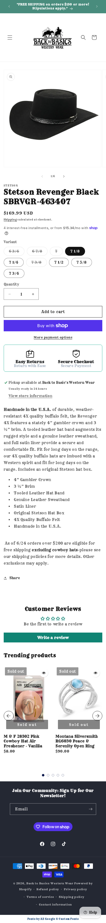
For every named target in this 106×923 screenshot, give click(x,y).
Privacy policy (75, 889)
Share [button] (14, 578)
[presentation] (9, 716)
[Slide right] (63, 176)
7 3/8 (39, 263)
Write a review (53, 637)
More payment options (53, 337)
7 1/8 (75, 251)
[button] (9, 37)
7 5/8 (81, 262)
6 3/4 (16, 252)
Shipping (10, 219)
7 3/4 (14, 273)
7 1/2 (59, 262)
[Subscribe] (90, 809)
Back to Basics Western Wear (49, 883)
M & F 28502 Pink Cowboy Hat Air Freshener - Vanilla (23, 741)
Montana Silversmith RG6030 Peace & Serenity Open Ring (76, 741)
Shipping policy (71, 897)
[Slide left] (42, 176)
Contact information (55, 904)
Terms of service (40, 897)
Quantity (11, 284)
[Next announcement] (96, 6)
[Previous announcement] (9, 6)
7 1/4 (13, 262)
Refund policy (47, 889)
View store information (30, 396)
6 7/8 (40, 252)
